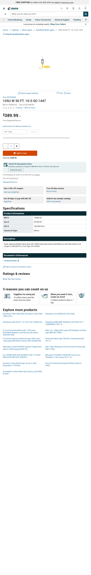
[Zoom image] (44, 63)
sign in (58, 2)
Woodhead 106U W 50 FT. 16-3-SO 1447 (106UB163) (22, 322)
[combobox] (49, 14)
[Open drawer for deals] (62, 9)
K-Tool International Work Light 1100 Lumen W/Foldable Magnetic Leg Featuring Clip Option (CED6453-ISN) (20, 332)
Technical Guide (10, 261)
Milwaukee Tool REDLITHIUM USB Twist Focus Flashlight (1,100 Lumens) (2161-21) (62, 356)
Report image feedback (29, 93)
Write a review (30, 108)
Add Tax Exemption (54, 201)
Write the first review (12, 279)
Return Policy (52, 191)
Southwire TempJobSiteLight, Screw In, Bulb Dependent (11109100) (19, 364)
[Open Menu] (4, 9)
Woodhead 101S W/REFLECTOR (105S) (60, 314)
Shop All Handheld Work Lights (17, 34)
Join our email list (11, 192)
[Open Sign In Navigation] (79, 9)
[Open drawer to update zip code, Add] (5, 14)
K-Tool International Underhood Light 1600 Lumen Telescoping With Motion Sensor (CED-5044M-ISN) (22, 339)
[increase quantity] (16, 146)
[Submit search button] (85, 14)
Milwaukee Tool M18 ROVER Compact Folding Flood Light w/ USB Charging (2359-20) (22, 348)
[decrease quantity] (5, 146)
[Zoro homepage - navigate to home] (13, 8)
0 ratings (19, 108)
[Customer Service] (73, 9)
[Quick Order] (68, 9)
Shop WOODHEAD (9, 97)
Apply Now (8, 201)
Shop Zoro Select (58, 24)
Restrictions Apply (67, 2)
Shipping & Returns (10, 182)
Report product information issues (18, 267)
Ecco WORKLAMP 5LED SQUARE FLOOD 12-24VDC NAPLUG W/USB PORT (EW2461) (22, 356)
